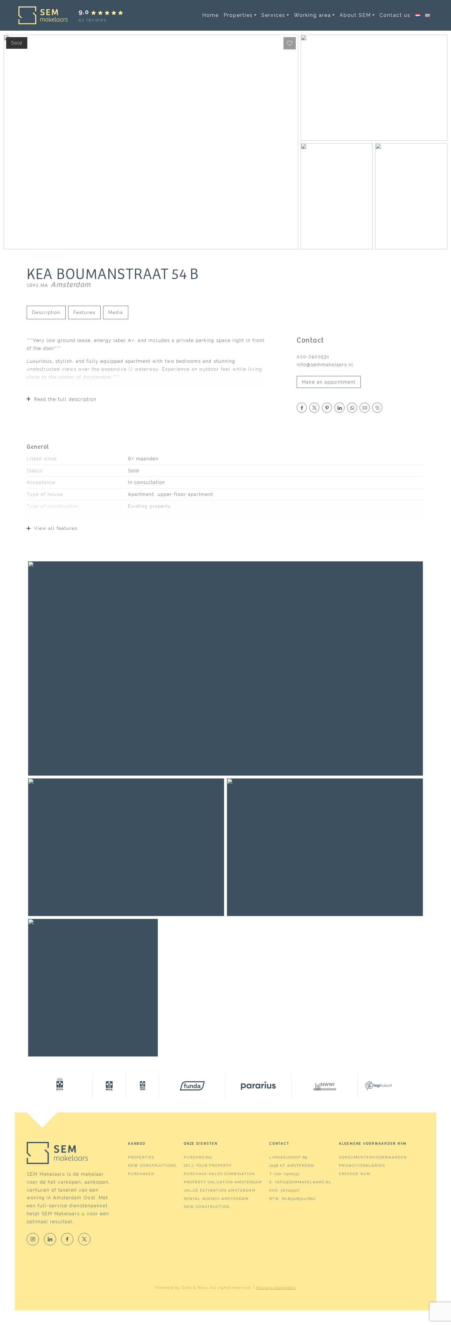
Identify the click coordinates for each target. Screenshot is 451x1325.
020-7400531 (313, 356)
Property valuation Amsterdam (223, 1182)
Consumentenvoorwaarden (373, 1157)
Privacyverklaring (362, 1165)
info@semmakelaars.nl (325, 364)
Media (115, 312)
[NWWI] (325, 1086)
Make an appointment (329, 382)
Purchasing (198, 1157)
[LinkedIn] (50, 1239)
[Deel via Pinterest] (327, 408)
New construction (207, 1206)
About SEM (355, 15)
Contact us (395, 15)
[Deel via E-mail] (365, 408)
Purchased (141, 1174)
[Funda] (192, 1086)
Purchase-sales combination (219, 1174)
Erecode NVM (355, 1174)
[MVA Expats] (142, 1086)
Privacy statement (276, 1287)
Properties (238, 15)
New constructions (152, 1165)
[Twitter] (84, 1239)
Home (210, 15)
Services (273, 15)
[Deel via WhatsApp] (352, 408)
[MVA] (109, 1086)
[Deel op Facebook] (302, 408)
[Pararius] (259, 1086)
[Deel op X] (314, 408)
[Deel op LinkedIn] (339, 408)
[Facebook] (67, 1239)
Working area (312, 15)
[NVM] (60, 1086)
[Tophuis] (374, 1086)
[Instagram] (33, 1239)
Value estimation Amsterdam (220, 1190)
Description (46, 312)
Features (84, 312)
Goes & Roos (194, 1287)
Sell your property (208, 1165)
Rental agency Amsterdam (216, 1199)
